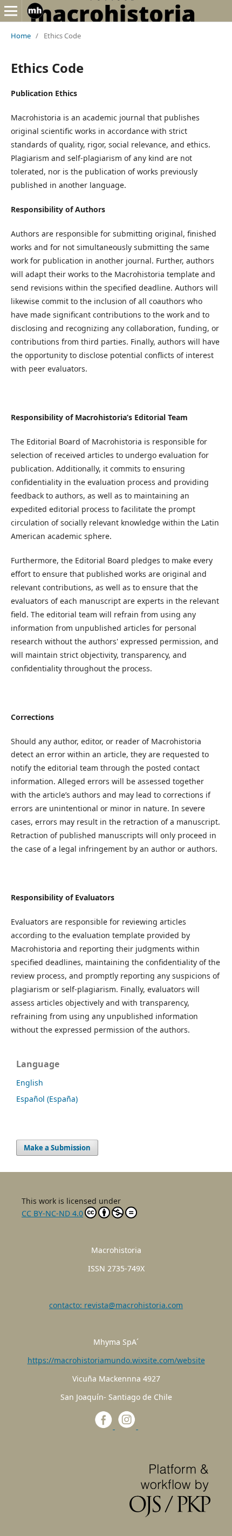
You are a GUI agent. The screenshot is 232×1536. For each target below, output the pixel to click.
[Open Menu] (11, 11)
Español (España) (47, 1099)
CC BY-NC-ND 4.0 (52, 1213)
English (29, 1082)
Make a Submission (57, 1148)
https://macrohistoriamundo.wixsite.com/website (116, 1360)
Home (21, 36)
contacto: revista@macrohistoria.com (116, 1305)
